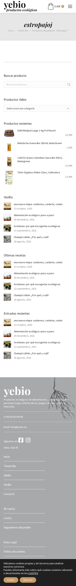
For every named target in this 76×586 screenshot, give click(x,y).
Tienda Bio (10, 466)
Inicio (7, 456)
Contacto (9, 494)
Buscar (68, 84)
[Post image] (7, 206)
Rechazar (27, 580)
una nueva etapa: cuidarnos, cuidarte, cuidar (38, 204)
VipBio (7, 475)
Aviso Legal (10, 542)
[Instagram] (28, 441)
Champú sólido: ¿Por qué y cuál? (31, 237)
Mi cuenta (9, 509)
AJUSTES (33, 573)
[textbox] (20, 108)
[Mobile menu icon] (70, 6)
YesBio (7, 484)
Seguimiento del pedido (17, 527)
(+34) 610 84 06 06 (13, 416)
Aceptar (11, 580)
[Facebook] (21, 441)
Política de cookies (14, 551)
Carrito (8, 518)
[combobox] (38, 108)
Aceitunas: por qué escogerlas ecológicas (37, 226)
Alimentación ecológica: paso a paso (34, 215)
